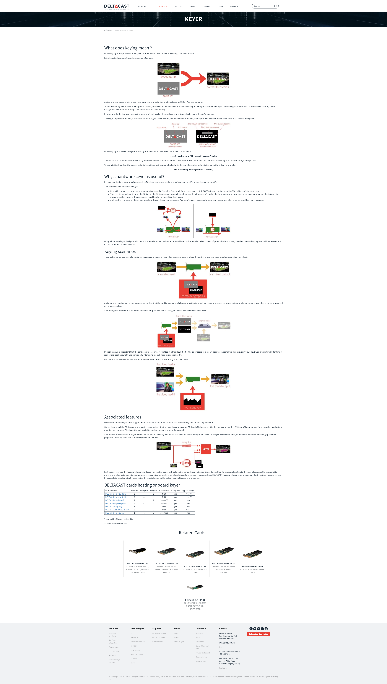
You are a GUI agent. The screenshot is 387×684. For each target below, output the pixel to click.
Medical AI (134, 637)
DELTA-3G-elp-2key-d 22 (116, 500)
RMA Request (157, 642)
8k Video (134, 659)
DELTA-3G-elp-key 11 (114, 513)
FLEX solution (114, 651)
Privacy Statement (203, 653)
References (200, 642)
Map (221, 647)
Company (206, 6)
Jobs (220, 6)
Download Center (159, 633)
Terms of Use (201, 661)
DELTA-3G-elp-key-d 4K (115, 497)
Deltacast (108, 30)
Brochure (112, 656)
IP (131, 633)
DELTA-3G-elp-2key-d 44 (116, 503)
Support (178, 6)
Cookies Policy (201, 657)
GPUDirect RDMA (137, 654)
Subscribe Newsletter (259, 634)
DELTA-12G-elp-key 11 (115, 506)
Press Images (179, 642)
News (192, 6)
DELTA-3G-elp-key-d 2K (115, 494)
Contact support (158, 637)
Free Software (114, 647)
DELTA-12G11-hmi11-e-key (117, 509)
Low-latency (135, 650)
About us (199, 633)
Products (141, 6)
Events (176, 637)
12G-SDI (134, 646)
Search (275, 6)
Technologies (160, 6)
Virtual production (138, 642)
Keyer (133, 663)
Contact (234, 6)
